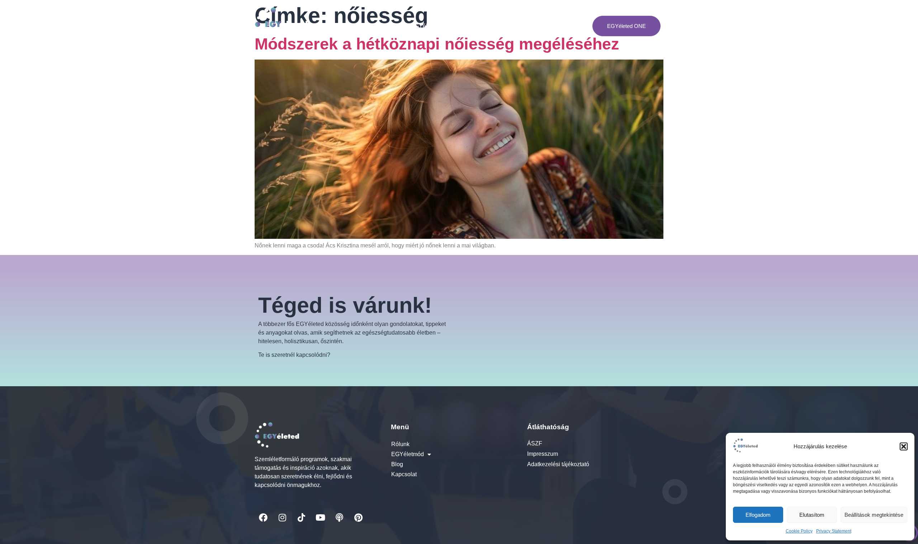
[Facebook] (263, 517)
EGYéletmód (427, 26)
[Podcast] (339, 517)
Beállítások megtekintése (873, 515)
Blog (467, 26)
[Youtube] (320, 517)
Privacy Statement (833, 531)
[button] (903, 446)
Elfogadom (758, 515)
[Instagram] (282, 517)
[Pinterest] (358, 517)
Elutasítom (811, 515)
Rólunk (391, 26)
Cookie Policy (799, 531)
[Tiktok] (301, 517)
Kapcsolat (496, 26)
